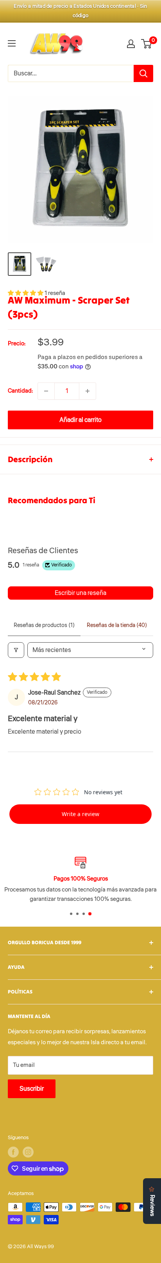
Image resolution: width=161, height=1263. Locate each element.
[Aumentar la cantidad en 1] (87, 391)
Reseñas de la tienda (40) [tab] (117, 625)
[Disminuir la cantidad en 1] (46, 391)
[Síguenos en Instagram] (28, 1152)
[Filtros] (16, 650)
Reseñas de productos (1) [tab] (44, 625)
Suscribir (32, 1088)
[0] (147, 43)
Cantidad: (20, 391)
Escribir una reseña (80, 593)
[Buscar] (143, 73)
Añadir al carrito (80, 420)
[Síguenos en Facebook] (13, 1152)
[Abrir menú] (12, 43)
